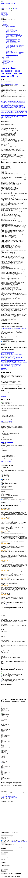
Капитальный (5, 475)
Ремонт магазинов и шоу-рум (13, 34)
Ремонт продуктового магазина (13, 36)
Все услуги (5, 25)
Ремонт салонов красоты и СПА (13, 53)
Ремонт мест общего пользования (14, 46)
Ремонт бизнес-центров (11, 30)
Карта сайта (6, 62)
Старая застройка (6, 480)
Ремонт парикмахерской (11, 42)
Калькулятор (6, 57)
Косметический (5, 474)
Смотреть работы (14, 84)
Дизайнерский (5, 476)
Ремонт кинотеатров (10, 31)
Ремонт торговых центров (12, 55)
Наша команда (4, 705)
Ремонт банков (9, 29)
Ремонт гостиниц (10, 48)
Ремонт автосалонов (10, 26)
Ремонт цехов (9, 56)
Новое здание (5, 479)
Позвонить (3, 396)
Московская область (7, 486)
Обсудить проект (9, 421)
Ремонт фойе (9, 47)
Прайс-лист (6, 60)
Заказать (2, 421)
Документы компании (8, 64)
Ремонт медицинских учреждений (14, 35)
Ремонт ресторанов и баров (12, 43)
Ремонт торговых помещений (13, 39)
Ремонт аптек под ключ (11, 27)
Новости (5, 24)
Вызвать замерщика (5, 84)
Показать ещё (4, 604)
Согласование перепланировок (13, 32)
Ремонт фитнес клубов (11, 37)
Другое (4, 482)
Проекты (5, 58)
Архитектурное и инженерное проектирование (13, 51)
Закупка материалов (8, 61)
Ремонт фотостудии (10, 40)
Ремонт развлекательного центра (13, 41)
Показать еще (4, 369)
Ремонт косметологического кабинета (15, 45)
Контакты (5, 63)
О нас (4, 23)
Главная (5, 21)
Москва (4, 484)
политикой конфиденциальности (19, 342)
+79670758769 (4, 12)
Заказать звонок (4, 14)
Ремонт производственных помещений (15, 52)
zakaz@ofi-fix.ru (4, 13)
